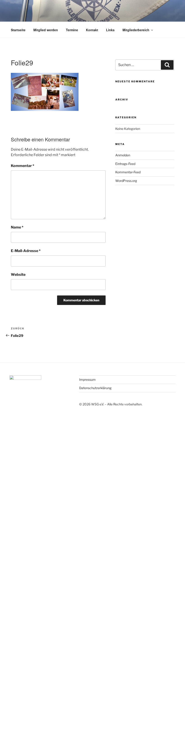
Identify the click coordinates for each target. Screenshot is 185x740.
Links (110, 30)
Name (17, 227)
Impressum (87, 379)
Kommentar (22, 166)
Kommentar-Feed (128, 172)
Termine (72, 30)
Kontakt (92, 30)
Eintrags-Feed (125, 164)
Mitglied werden (45, 30)
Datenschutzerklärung (95, 388)
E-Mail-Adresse (26, 251)
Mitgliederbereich (136, 30)
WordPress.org (126, 181)
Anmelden (122, 155)
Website (18, 274)
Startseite (18, 30)
